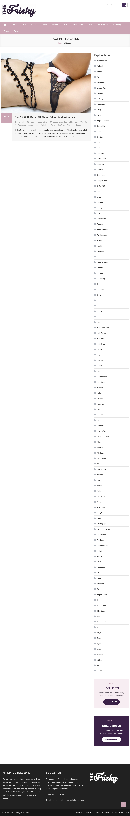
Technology (101, 605)
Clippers (100, 164)
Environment (102, 235)
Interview (100, 404)
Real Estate (101, 535)
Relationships (77, 25)
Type (99, 644)
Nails (99, 491)
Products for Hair (104, 529)
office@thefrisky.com (59, 794)
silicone (70, 125)
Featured (100, 251)
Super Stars (102, 595)
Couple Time (102, 181)
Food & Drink (102, 262)
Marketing (101, 447)
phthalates (44, 125)
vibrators (78, 125)
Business (100, 115)
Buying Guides (103, 121)
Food (99, 257)
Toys (99, 633)
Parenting (117, 25)
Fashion (100, 246)
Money (100, 464)
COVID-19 (101, 186)
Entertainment (102, 25)
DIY (98, 213)
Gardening (101, 289)
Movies (55, 25)
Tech (99, 600)
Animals (100, 66)
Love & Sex (42, 122)
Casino (100, 137)
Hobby (99, 366)
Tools (99, 627)
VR (98, 665)
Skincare (100, 573)
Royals (6, 31)
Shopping (101, 567)
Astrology (101, 82)
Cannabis (101, 126)
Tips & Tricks (102, 622)
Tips (98, 616)
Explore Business (111, 739)
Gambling (101, 279)
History (100, 360)
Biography (101, 104)
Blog (99, 110)
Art (98, 77)
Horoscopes (102, 377)
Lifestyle (100, 426)
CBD (99, 142)
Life (98, 420)
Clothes (100, 170)
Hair (98, 322)
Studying (100, 584)
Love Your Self (103, 437)
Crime (99, 191)
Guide (99, 311)
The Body (101, 611)
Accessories (102, 61)
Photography (102, 524)
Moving (100, 480)
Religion (100, 551)
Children (100, 153)
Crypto (99, 197)
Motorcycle (101, 469)
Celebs (44, 25)
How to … (101, 388)
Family (99, 240)
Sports (99, 578)
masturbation (33, 125)
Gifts (99, 295)
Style (90, 25)
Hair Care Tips (103, 328)
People (100, 513)
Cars (99, 131)
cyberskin (63, 122)
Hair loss (100, 338)
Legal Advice (102, 415)
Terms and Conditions (109, 812)
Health (33, 25)
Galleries (100, 273)
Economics (101, 219)
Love (65, 25)
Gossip (100, 306)
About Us (79, 812)
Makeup (100, 442)
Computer (101, 175)
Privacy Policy (124, 812)
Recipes (100, 540)
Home (14, 25)
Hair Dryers (101, 333)
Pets (99, 518)
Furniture (100, 268)
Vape (99, 649)
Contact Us (88, 812)
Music (99, 486)
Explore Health (111, 702)
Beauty (100, 93)
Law (98, 409)
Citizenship (101, 159)
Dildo (71, 122)
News (24, 25)
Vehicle (100, 654)
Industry (100, 393)
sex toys (61, 125)
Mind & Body (102, 458)
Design (100, 208)
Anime (99, 72)
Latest (97, 812)
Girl (98, 300)
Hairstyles (101, 344)
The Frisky (21, 122)
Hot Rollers (101, 382)
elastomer (22, 125)
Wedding (100, 671)
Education (101, 224)
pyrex (53, 125)
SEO (99, 562)
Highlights (101, 355)
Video (99, 660)
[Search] (124, 5)
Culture (100, 202)
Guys (99, 317)
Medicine (100, 453)
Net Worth (101, 496)
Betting (100, 99)
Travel (16, 31)
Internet (100, 398)
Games (100, 284)
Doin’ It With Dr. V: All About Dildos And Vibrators (45, 117)
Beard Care (101, 88)
